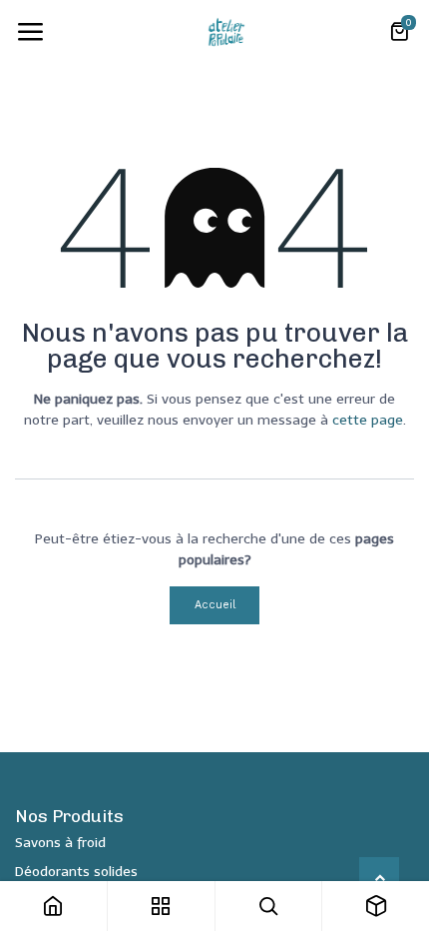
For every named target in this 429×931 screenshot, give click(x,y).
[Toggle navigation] (30, 32)
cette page (367, 420)
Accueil (215, 604)
